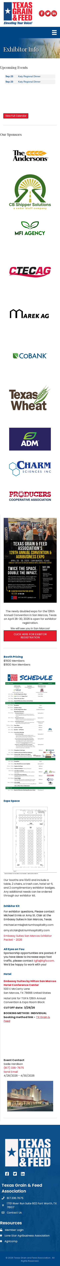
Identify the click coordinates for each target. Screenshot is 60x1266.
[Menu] (54, 32)
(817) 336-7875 (14, 1068)
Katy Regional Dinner (29, 79)
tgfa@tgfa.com (44, 961)
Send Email (11, 1072)
